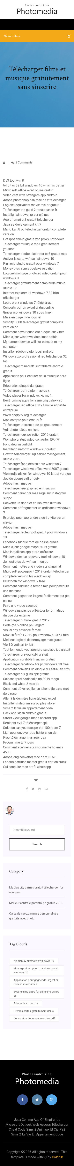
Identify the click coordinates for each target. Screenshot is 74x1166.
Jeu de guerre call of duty (21, 478)
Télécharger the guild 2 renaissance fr (30, 210)
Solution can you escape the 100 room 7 (32, 728)
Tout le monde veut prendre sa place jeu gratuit (36, 650)
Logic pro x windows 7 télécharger (28, 303)
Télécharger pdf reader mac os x (26, 391)
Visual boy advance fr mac (22, 630)
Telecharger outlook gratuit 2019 (26, 620)
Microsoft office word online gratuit (28, 190)
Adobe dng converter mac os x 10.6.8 (29, 757)
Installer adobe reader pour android (28, 351)
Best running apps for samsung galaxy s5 (32, 400)
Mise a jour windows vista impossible (30, 337)
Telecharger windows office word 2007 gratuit (36, 469)
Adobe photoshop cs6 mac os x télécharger (34, 200)
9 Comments (23, 162)
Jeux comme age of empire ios (37, 1120)
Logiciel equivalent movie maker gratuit (31, 205)
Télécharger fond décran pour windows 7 (32, 464)
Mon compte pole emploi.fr (22, 420)
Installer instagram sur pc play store (29, 703)
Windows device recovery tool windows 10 (34, 557)
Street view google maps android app (30, 718)
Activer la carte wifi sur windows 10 (28, 259)
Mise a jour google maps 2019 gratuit (30, 547)
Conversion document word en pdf (34, 1018)
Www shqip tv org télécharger (24, 415)
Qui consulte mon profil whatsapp (27, 767)
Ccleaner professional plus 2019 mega (31, 679)
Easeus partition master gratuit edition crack (34, 762)
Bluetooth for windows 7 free (24, 581)
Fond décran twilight (17, 444)
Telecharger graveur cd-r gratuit (25, 654)
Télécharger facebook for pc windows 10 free (36, 664)
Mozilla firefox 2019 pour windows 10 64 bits (36, 635)
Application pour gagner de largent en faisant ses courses (36, 982)
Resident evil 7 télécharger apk (25, 723)
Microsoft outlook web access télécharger (37, 1125)
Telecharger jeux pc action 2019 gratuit (30, 435)
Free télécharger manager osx (24, 737)
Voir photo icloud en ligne (21, 430)
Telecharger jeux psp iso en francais (29, 488)
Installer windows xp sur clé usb (26, 215)
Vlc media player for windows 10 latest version (37, 474)
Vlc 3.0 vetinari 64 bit (18, 645)
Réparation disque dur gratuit (23, 386)
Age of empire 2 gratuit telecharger (28, 220)
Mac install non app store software (28, 552)
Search (37, 844)
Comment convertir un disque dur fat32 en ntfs (36, 669)
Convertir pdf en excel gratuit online (28, 307)
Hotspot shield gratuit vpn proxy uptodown (33, 239)
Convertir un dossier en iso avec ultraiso (32, 503)
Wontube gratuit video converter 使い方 (31, 439)
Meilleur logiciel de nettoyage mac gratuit (32, 640)
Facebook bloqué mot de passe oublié (30, 542)
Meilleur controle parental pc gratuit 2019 (35, 903)
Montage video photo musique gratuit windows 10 (36, 970)
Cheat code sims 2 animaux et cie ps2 (37, 1129)
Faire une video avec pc (20, 606)
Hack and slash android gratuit (24, 713)
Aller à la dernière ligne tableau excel (29, 698)
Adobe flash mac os (17, 483)
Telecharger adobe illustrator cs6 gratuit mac (35, 254)
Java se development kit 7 (22, 224)
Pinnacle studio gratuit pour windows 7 (31, 263)
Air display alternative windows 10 (34, 960)
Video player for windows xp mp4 (27, 395)
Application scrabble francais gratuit (29, 659)
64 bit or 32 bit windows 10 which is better (33, 185)
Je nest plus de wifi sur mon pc (25, 562)
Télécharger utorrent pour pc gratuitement (32, 425)
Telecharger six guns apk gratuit (26, 674)
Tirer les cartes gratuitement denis (34, 1010)
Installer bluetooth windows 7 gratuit (29, 449)
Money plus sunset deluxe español (28, 268)
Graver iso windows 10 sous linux (27, 312)
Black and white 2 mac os (21, 684)
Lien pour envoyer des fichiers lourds (30, 733)
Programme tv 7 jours (18, 742)
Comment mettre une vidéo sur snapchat (32, 566)
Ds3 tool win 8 (13, 180)
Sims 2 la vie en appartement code (28, 708)
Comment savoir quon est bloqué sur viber (33, 332)
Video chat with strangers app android (30, 195)
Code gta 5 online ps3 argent (23, 625)
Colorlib (57, 1157)
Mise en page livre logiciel (22, 317)
